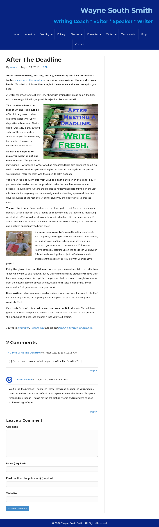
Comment (12, 426)
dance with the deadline (29, 80)
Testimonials (128, 34)
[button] (34, 34)
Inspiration (23, 327)
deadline (63, 327)
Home (16, 34)
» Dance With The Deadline (24, 352)
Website (11, 493)
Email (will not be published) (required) (30, 478)
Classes (75, 34)
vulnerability (86, 327)
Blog (144, 34)
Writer (109, 34)
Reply (93, 370)
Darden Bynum (23, 379)
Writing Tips (37, 327)
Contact (79, 44)
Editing (61, 34)
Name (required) (16, 463)
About (28, 34)
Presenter (92, 34)
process (73, 327)
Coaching (44, 34)
